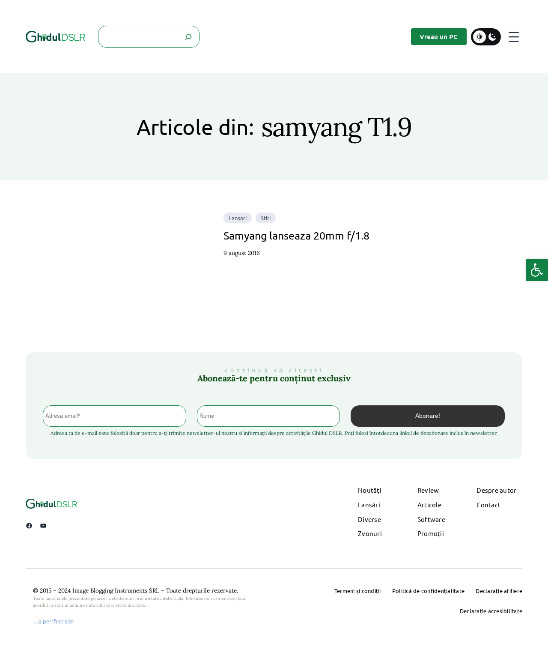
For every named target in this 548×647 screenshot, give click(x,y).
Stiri (266, 218)
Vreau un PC (439, 36)
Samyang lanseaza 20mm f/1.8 (296, 235)
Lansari (238, 218)
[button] (537, 270)
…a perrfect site (53, 621)
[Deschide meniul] (513, 36)
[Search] (188, 36)
